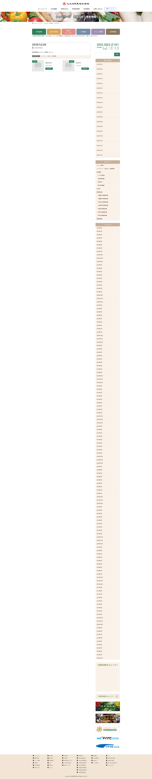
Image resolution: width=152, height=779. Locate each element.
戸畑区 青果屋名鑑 (102, 208)
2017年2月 (99, 611)
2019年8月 (99, 510)
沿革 (50, 762)
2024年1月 (99, 332)
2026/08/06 (100, 126)
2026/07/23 (100, 150)
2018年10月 (100, 543)
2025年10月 (100, 261)
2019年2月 (99, 530)
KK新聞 (83, 32)
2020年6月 (99, 476)
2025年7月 (99, 271)
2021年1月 (99, 453)
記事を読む (49, 68)
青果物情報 (99, 218)
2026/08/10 (100, 97)
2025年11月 (100, 258)
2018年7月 (99, 553)
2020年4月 (99, 483)
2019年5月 (99, 520)
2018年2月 (99, 570)
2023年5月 (99, 359)
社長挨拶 (51, 758)
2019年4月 (99, 523)
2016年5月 (99, 641)
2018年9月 (99, 547)
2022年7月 (99, 392)
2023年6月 (99, 355)
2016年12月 (100, 617)
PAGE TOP (147, 754)
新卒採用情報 (101, 185)
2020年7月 (99, 473)
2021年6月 (99, 436)
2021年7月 (99, 433)
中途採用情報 (101, 178)
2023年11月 (100, 338)
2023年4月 (99, 362)
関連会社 (51, 765)
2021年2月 (99, 449)
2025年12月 (100, 254)
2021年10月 (100, 422)
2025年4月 (99, 281)
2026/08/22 (100, 64)
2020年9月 (99, 466)
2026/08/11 (100, 88)
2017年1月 (99, 614)
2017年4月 (99, 604)
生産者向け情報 (111, 760)
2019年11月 (100, 500)
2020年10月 (100, 463)
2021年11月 (100, 419)
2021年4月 (99, 443)
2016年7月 (99, 634)
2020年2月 (99, 490)
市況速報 (39, 32)
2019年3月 (99, 527)
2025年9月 (99, 265)
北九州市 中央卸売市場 (112, 762)
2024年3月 (99, 325)
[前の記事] (38, 67)
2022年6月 (99, 396)
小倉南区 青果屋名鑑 (103, 205)
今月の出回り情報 (67, 762)
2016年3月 (99, 648)
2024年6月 (99, 315)
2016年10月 (100, 624)
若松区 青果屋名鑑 (102, 212)
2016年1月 (99, 654)
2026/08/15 (100, 73)
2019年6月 (99, 517)
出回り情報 (54, 32)
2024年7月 (99, 312)
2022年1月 (99, 412)
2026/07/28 (100, 136)
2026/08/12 (100, 83)
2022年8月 (99, 389)
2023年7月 (99, 352)
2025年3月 (99, 285)
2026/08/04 (100, 131)
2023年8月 (99, 349)
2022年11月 (100, 379)
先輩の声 (100, 182)
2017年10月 (100, 584)
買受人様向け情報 (111, 758)
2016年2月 (99, 651)
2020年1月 (99, 493)
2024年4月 (99, 322)
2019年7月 (99, 513)
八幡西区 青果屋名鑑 (103, 198)
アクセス (51, 767)
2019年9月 (99, 506)
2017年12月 (100, 577)
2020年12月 (100, 456)
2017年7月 (99, 594)
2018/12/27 (48, 63)
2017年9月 (99, 587)
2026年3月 (99, 244)
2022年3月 (99, 406)
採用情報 (113, 32)
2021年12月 (100, 416)
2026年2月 (99, 248)
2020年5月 (99, 480)
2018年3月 (99, 567)
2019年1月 (99, 533)
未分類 (98, 188)
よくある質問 (101, 175)
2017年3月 (99, 607)
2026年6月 (99, 234)
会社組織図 (51, 760)
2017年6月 (99, 597)
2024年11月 (100, 298)
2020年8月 (99, 469)
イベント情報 (98, 32)
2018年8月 (99, 550)
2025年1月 (99, 291)
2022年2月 (99, 409)
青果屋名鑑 (99, 192)
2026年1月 (99, 251)
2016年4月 (99, 644)
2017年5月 (99, 601)
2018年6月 (99, 557)
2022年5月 (99, 399)
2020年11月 (100, 459)
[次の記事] (68, 67)
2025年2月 (99, 288)
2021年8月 (99, 429)
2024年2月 (99, 328)
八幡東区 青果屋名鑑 (103, 195)
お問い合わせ (37, 767)
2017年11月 (100, 580)
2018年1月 (99, 574)
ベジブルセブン (111, 765)
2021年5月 (99, 439)
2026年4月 (99, 241)
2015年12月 (100, 658)
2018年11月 (100, 540)
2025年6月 (99, 275)
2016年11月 (100, 621)
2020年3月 (99, 486)
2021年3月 (99, 446)
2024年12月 (100, 295)
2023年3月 (99, 365)
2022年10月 (100, 382)
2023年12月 (100, 335)
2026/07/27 (100, 145)
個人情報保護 (37, 765)
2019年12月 (100, 496)
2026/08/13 (100, 78)
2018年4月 (99, 564)
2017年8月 (99, 590)
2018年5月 (99, 560)
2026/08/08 (100, 116)
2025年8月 (99, 268)
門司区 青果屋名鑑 (102, 215)
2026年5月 (99, 238)
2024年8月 (99, 308)
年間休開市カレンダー (68, 760)
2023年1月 (99, 372)
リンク (109, 755)
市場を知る (66, 755)
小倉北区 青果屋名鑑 (103, 202)
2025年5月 (99, 278)
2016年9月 (99, 627)
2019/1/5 (78, 63)
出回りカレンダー (68, 32)
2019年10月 (100, 503)
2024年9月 (99, 305)
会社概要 (51, 755)
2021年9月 (99, 426)
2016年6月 (99, 638)
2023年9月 (99, 345)
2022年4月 (99, 402)
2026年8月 (99, 228)
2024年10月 (100, 302)
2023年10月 (100, 342)
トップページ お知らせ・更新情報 (48, 56)
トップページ (37, 755)
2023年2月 (99, 369)
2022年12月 (100, 375)
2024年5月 (99, 318)
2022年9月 (99, 386)
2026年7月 (99, 231)
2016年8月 (99, 631)
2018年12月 (100, 537)
